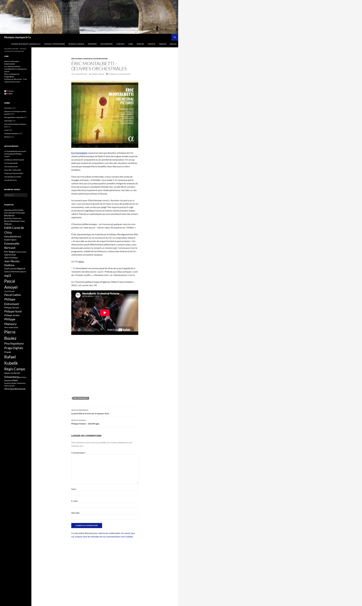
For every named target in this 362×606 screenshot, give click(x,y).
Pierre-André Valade (11, 327)
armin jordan (17, 210)
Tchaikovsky (21, 383)
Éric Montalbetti (79, 152)
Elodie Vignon (10, 239)
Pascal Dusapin (9, 291)
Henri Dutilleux (11, 257)
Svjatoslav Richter (10, 383)
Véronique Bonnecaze (14, 388)
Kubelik (6, 269)
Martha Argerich (20, 272)
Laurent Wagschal (17, 268)
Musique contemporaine (54, 44)
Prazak (7, 352)
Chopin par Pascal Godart (13, 173)
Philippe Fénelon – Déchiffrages (85, 422)
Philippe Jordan (12, 315)
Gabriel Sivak (10, 254)
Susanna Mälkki (11, 380)
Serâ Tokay (22, 377)
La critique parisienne (12, 66)
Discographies (106, 44)
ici (112, 224)
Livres (130, 44)
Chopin (22, 221)
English (173, 44)
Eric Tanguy (9, 251)
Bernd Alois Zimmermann (12, 218)
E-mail (74, 501)
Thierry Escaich (9, 386)
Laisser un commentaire (119, 74)
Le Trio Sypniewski (11, 163)
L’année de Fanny (10, 180)
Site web (75, 512)
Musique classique (76, 44)
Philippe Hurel (13, 311)
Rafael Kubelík (9, 64)
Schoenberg (11, 376)
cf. (115, 248)
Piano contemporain (11, 74)
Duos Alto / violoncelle (12, 170)
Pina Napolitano (14, 343)
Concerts (120, 44)
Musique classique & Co (17, 37)
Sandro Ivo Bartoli (12, 373)
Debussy (8, 224)
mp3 (7, 275)
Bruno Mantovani (12, 221)
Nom (73, 489)
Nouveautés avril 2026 (12, 177)
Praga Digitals (13, 348)
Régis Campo (14, 369)
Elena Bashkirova (12, 236)
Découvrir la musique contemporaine (89, 59)
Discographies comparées (13, 117)
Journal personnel (11, 166)
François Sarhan (21, 252)
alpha (81, 261)
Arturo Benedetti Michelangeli (14, 213)
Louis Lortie (9, 271)
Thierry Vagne (97, 74)
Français (162, 44)
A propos (151, 44)
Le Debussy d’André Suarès (14, 160)
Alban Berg (8, 210)
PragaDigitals (9, 77)
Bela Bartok (9, 215)
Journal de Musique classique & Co (25, 44)
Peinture (140, 44)
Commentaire (78, 452)
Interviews (92, 44)
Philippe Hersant (11, 307)
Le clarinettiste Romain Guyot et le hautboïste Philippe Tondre (15, 153)
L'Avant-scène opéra (11, 61)
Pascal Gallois (12, 294)
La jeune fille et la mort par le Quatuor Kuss (90, 412)
